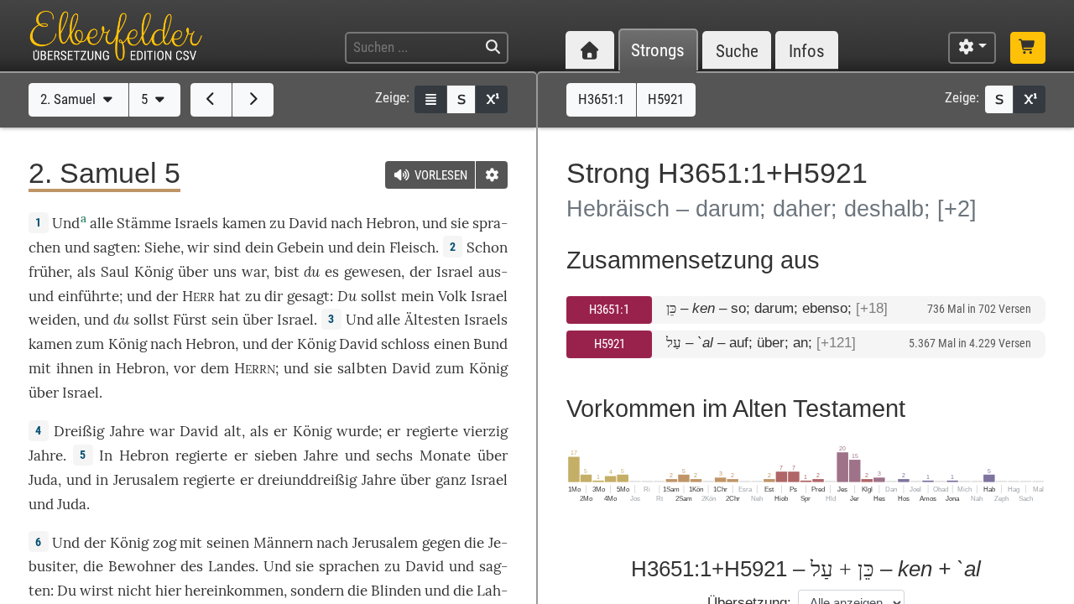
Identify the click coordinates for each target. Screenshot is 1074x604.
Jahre (127, 431)
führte (98, 296)
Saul (115, 272)
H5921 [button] (666, 99)
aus (489, 272)
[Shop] (1027, 48)
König (153, 272)
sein (224, 319)
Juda (43, 480)
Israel (454, 272)
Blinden (396, 590)
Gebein (300, 247)
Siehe (162, 247)
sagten (115, 247)
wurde (357, 431)
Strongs (658, 50)
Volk (452, 296)
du (312, 271)
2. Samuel (69, 99)
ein (68, 296)
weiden (52, 319)
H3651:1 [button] (601, 99)
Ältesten (432, 319)
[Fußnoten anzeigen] (492, 99)
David (308, 223)
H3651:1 (609, 309)
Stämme (144, 223)
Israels (196, 223)
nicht (134, 590)
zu (277, 223)
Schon (487, 247)
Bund (490, 344)
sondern (317, 590)
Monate (445, 455)
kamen (244, 223)
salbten (362, 368)
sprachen (349, 566)
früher (49, 272)
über (193, 272)
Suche (737, 50)
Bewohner (141, 566)
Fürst (190, 319)
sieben (275, 455)
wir (198, 247)
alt (233, 431)
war (254, 272)
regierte (432, 431)
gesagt (308, 296)
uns (225, 272)
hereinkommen (234, 590)
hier (168, 590)
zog (164, 543)
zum (90, 344)
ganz (451, 480)
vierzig (485, 431)
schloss (405, 344)
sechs (394, 455)
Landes (231, 566)
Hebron (390, 223)
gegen (441, 543)
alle (101, 223)
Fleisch (412, 247)
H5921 (609, 343)
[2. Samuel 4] (211, 100)
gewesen (372, 272)
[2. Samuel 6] (253, 100)
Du (347, 295)
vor (185, 368)
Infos (807, 50)
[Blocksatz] (430, 99)
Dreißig (79, 431)
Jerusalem (146, 480)
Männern (283, 543)
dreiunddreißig (307, 480)
